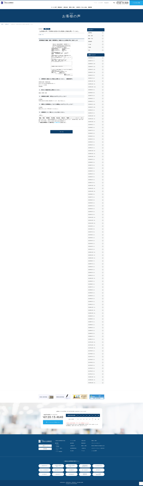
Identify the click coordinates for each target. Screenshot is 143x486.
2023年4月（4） (91, 173)
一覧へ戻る (61, 131)
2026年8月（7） (91, 57)
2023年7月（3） (91, 165)
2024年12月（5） (92, 115)
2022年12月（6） (92, 185)
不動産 (89, 47)
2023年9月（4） (91, 159)
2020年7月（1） (91, 263)
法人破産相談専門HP (98, 465)
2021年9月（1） (91, 226)
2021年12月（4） (92, 217)
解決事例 (72, 443)
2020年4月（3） (91, 266)
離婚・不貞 (41, 34)
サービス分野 (54, 7)
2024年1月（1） (91, 147)
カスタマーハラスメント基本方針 (98, 448)
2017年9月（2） (91, 350)
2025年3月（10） (92, 107)
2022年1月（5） (91, 214)
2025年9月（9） (91, 89)
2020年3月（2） (91, 269)
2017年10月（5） (92, 347)
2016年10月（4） (92, 382)
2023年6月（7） (91, 168)
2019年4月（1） (91, 295)
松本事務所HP (44, 474)
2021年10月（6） (92, 223)
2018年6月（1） (91, 324)
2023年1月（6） (91, 182)
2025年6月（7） (91, 98)
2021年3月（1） (91, 243)
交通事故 (90, 32)
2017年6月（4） (91, 359)
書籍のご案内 (94, 440)
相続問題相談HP (71, 474)
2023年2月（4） (91, 179)
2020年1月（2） (91, 275)
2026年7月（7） (91, 60)
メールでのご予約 (136, 2)
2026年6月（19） (92, 63)
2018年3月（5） (91, 333)
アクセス (95, 2)
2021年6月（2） (91, 234)
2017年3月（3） (91, 368)
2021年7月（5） (91, 231)
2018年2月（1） (91, 336)
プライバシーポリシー (96, 443)
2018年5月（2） (91, 327)
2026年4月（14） (92, 69)
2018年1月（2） (91, 339)
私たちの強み (84, 7)
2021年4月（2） (91, 240)
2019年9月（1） (91, 281)
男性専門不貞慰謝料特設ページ (71, 466)
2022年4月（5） (91, 205)
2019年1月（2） (91, 304)
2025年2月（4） (91, 110)
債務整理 (90, 41)
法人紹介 (72, 450)
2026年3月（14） (92, 72)
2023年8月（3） (91, 162)
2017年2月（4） (91, 371)
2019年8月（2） (91, 284)
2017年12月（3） (92, 342)
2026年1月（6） (91, 78)
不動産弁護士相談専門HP (85, 474)
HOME (2, 24)
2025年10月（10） (92, 86)
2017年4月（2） (91, 365)
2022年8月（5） (91, 194)
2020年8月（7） (91, 260)
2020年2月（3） (91, 272)
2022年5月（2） (91, 202)
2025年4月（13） (92, 104)
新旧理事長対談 (73, 448)
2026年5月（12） (92, 66)
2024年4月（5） (91, 139)
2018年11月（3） (92, 310)
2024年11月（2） (92, 118)
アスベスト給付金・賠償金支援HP (98, 474)
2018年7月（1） (91, 321)
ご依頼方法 (78, 7)
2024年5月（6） (91, 136)
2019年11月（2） (92, 278)
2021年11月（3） (92, 220)
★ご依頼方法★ (57, 122)
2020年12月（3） (92, 252)
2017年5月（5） (91, 362)
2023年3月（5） (91, 176)
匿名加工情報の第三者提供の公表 (98, 445)
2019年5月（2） (91, 292)
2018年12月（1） (92, 307)
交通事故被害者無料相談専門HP (85, 466)
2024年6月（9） (91, 133)
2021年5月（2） (91, 237)
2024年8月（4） (91, 127)
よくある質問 (100, 2)
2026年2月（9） (91, 75)
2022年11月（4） (92, 188)
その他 (89, 44)
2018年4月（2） (91, 330)
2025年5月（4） (91, 101)
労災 (89, 50)
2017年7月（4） (91, 356)
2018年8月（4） (91, 318)
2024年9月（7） (91, 124)
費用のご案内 (72, 7)
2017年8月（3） (91, 353)
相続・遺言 (90, 35)
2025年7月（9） (91, 95)
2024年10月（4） (92, 121)
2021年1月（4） (91, 249)
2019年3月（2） (91, 298)
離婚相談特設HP (44, 465)
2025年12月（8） (92, 81)
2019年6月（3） (91, 289)
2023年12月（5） (92, 150)
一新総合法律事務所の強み (60, 440)
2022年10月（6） (92, 191)
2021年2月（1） (91, 246)
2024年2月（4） (91, 144)
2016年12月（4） (92, 376)
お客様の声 (7, 24)
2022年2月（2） (91, 211)
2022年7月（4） (91, 197)
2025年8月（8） (91, 92)
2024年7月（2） (91, 130)
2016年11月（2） (92, 379)
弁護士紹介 (65, 7)
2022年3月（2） (91, 208)
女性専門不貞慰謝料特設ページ (58, 466)
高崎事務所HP (58, 474)
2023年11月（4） (92, 153)
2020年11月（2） (92, 255)
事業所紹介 (83, 443)
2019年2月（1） (91, 301)
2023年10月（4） (92, 156)
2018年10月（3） (92, 313)
